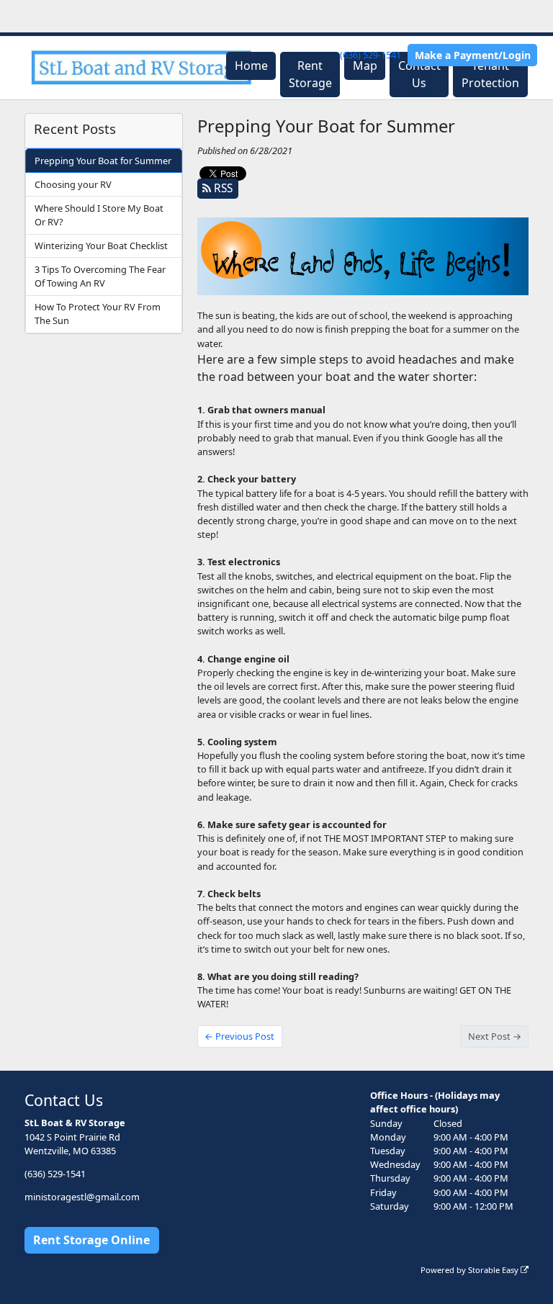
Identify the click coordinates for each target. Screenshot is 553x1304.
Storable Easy (494, 1269)
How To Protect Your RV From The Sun (98, 313)
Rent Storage (310, 74)
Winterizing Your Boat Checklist (101, 245)
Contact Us (419, 74)
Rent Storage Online (91, 1240)
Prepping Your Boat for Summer (103, 160)
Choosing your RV (73, 184)
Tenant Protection (490, 74)
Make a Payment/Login (473, 55)
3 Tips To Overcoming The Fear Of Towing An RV (100, 276)
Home (251, 65)
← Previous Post (239, 1036)
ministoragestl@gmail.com (82, 1196)
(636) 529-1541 (370, 54)
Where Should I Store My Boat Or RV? (99, 215)
